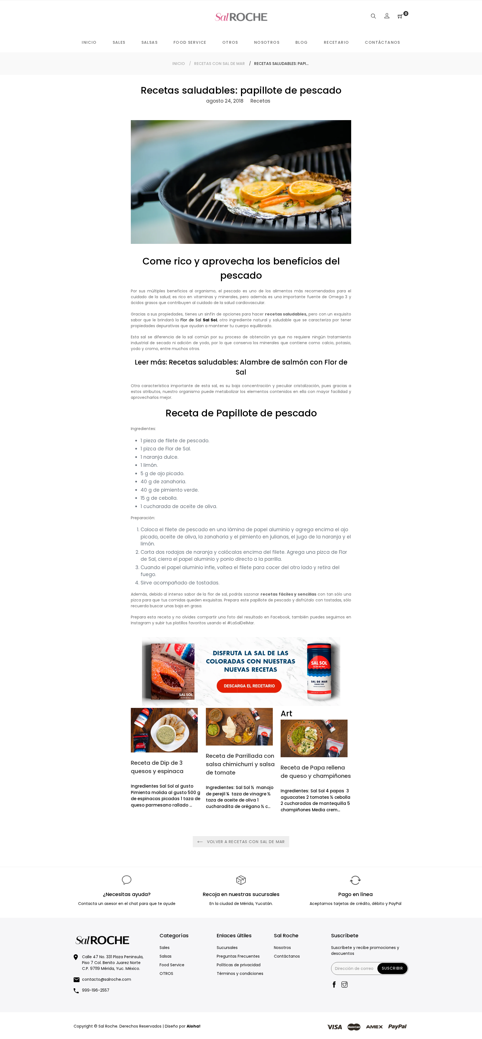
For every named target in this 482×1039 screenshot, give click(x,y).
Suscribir (392, 968)
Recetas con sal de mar (219, 63)
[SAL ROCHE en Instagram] (344, 985)
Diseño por (183, 1026)
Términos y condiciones (240, 973)
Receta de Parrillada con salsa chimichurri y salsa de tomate (240, 764)
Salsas (166, 956)
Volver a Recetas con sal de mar (245, 841)
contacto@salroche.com (106, 979)
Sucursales (227, 947)
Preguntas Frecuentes (238, 956)
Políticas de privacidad (239, 965)
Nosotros (282, 947)
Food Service (172, 965)
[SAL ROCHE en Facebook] (334, 985)
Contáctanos (287, 956)
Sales (165, 947)
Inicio (178, 63)
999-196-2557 (95, 990)
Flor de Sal (198, 320)
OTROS (166, 973)
